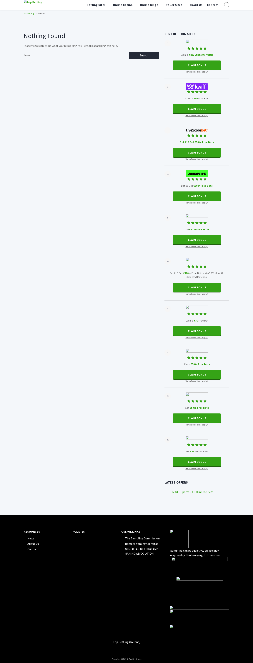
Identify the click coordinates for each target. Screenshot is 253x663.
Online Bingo (149, 5)
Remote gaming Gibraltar (141, 544)
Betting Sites (96, 5)
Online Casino (123, 5)
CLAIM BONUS (197, 65)
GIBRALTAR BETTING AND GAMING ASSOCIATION (141, 551)
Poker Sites (174, 5)
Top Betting (29, 13)
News (30, 538)
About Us (196, 5)
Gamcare (214, 555)
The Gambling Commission (142, 538)
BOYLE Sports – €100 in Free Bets (192, 492)
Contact (213, 5)
